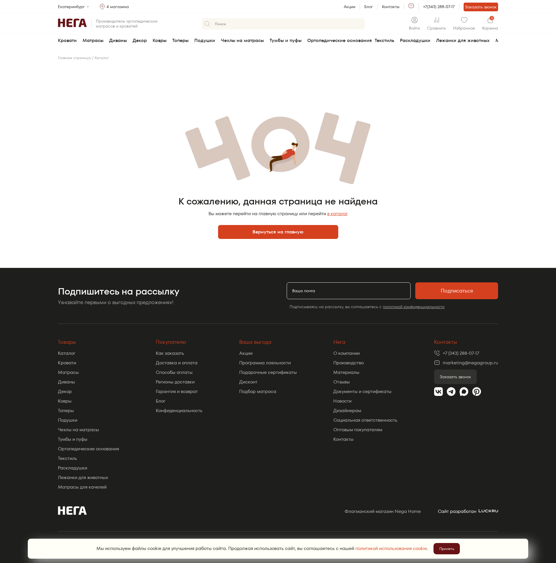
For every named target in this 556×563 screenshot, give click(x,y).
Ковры (160, 40)
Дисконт (248, 382)
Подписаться (457, 290)
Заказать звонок (481, 7)
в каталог (337, 213)
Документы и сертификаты (362, 391)
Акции (349, 7)
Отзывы (341, 382)
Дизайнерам (347, 410)
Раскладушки (415, 40)
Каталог (66, 353)
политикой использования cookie (391, 548)
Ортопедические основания (339, 40)
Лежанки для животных (463, 40)
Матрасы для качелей (82, 487)
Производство (348, 362)
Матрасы (93, 40)
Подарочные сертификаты (268, 372)
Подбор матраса (257, 391)
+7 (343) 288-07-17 (461, 353)
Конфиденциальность (179, 410)
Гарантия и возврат (177, 391)
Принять (446, 548)
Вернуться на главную (278, 232)
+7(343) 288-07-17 (439, 7)
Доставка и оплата (176, 362)
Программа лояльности (265, 362)
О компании (346, 353)
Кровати (67, 40)
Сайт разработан (457, 511)
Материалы (346, 372)
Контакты (390, 7)
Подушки (204, 40)
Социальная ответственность (365, 420)
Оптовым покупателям (357, 429)
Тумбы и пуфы (285, 40)
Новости (342, 401)
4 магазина (118, 7)
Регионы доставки (175, 382)
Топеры (180, 40)
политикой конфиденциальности (414, 307)
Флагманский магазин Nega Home (383, 511)
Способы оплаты (174, 372)
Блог (368, 7)
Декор (140, 40)
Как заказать (170, 353)
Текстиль (384, 40)
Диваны (118, 40)
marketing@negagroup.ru (470, 362)
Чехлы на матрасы (242, 40)
